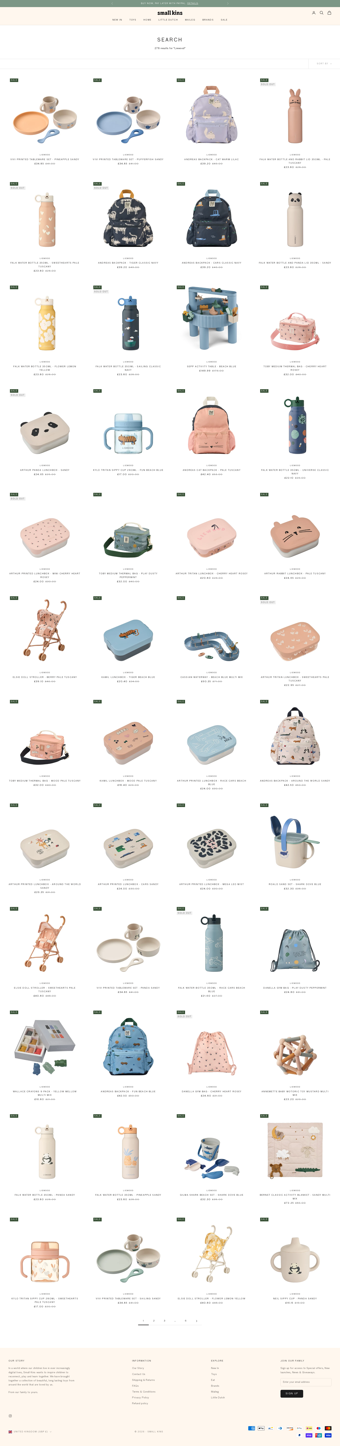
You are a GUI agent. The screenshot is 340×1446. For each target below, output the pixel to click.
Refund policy (140, 1403)
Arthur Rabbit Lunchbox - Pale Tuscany (295, 574)
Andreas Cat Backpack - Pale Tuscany (212, 470)
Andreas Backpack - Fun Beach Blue (128, 1092)
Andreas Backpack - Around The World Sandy (295, 781)
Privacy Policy (140, 1397)
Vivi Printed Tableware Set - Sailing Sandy (128, 1299)
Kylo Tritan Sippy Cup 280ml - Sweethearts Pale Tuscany (45, 1300)
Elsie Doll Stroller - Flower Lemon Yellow (212, 1299)
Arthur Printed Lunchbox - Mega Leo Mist (211, 884)
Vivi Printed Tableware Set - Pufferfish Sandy (128, 160)
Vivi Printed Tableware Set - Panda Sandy (128, 988)
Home (147, 20)
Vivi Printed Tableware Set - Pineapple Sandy (44, 160)
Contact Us (138, 1374)
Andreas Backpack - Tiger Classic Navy (128, 263)
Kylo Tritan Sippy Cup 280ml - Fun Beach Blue (128, 470)
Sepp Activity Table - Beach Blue (211, 367)
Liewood (45, 155)
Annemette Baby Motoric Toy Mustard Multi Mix (295, 1093)
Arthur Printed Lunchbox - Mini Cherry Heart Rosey (45, 575)
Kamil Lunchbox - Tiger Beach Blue (128, 677)
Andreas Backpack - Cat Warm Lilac (211, 160)
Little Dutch (168, 20)
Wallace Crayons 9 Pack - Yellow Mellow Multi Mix (45, 1093)
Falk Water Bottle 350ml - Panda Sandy (45, 1195)
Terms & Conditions (143, 1392)
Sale (224, 20)
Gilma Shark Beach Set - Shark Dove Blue (211, 1195)
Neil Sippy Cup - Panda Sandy (295, 1299)
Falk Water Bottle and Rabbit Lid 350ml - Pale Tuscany (295, 161)
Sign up (292, 1394)
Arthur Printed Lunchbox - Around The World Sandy (45, 886)
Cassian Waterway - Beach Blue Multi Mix (211, 677)
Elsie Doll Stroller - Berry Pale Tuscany (45, 677)
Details (192, 2)
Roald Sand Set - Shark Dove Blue (295, 884)
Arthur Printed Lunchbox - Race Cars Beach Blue (211, 783)
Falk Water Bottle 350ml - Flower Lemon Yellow (44, 368)
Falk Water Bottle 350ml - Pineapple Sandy (128, 1195)
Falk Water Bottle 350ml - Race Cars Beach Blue (211, 990)
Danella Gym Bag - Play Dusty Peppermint (295, 988)
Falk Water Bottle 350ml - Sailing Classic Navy (128, 368)
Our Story (138, 1368)
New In (117, 20)
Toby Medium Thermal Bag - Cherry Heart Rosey (295, 368)
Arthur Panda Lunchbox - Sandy (45, 470)
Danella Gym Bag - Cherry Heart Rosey (212, 1092)
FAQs (135, 1386)
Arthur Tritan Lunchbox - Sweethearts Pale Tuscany (295, 679)
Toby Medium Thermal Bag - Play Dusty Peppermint (128, 575)
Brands (208, 20)
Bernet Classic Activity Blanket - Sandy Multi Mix (295, 1197)
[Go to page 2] (196, 1321)
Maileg (190, 20)
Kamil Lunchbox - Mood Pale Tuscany (128, 781)
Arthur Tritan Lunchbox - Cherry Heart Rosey (212, 574)
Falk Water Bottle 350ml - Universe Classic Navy (295, 472)
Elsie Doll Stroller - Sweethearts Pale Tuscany (45, 990)
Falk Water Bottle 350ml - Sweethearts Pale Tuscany (44, 265)
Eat (213, 1380)
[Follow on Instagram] (10, 1416)
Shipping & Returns (143, 1380)
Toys (133, 20)
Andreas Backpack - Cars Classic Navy (212, 263)
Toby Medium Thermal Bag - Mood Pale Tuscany (45, 781)
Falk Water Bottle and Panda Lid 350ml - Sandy (295, 263)
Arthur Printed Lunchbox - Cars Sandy (128, 884)
